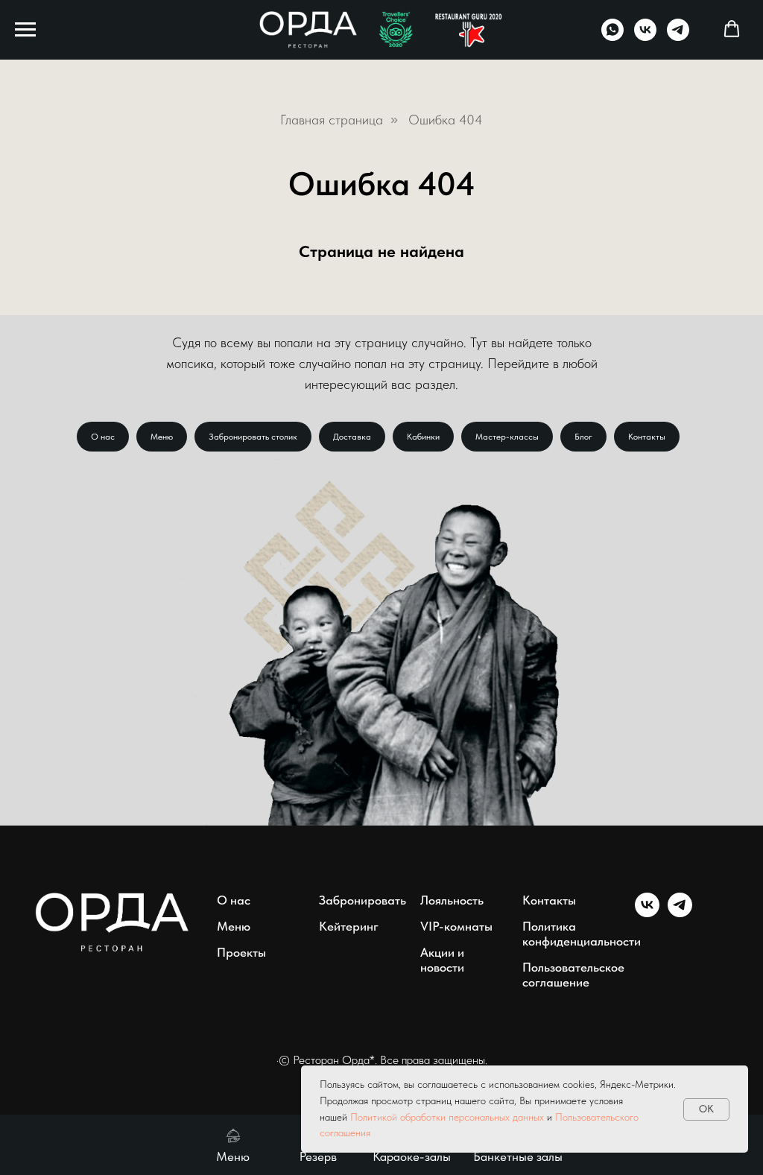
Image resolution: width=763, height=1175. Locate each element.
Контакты (646, 436)
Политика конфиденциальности (581, 933)
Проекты (241, 952)
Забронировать (362, 900)
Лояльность (452, 900)
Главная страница (331, 119)
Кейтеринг (349, 926)
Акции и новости (442, 960)
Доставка (352, 436)
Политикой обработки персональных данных (447, 1117)
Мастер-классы (507, 436)
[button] (732, 29)
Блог (583, 436)
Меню (162, 436)
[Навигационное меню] (25, 29)
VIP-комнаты (456, 926)
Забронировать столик (253, 436)
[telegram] (678, 37)
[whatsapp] (612, 37)
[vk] (645, 37)
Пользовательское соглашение (573, 974)
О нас (103, 436)
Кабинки (423, 436)
